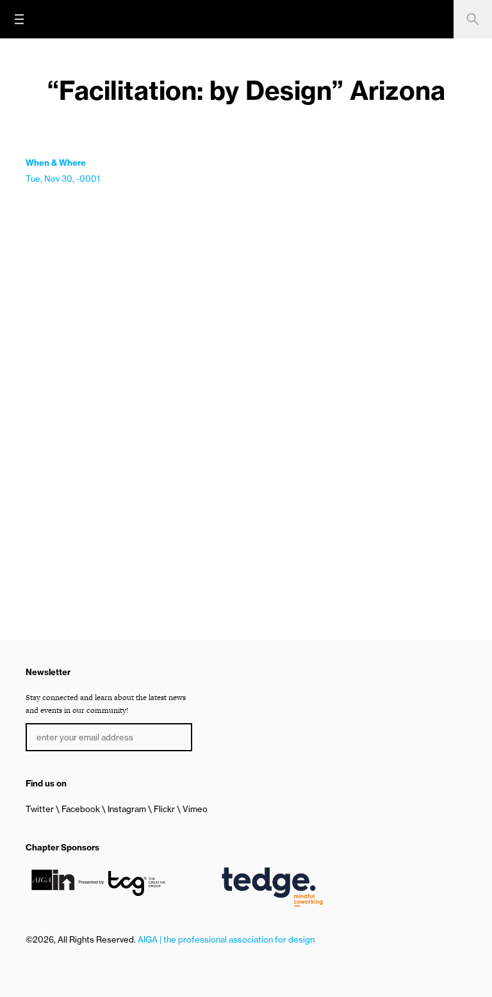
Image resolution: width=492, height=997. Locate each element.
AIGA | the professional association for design (226, 939)
